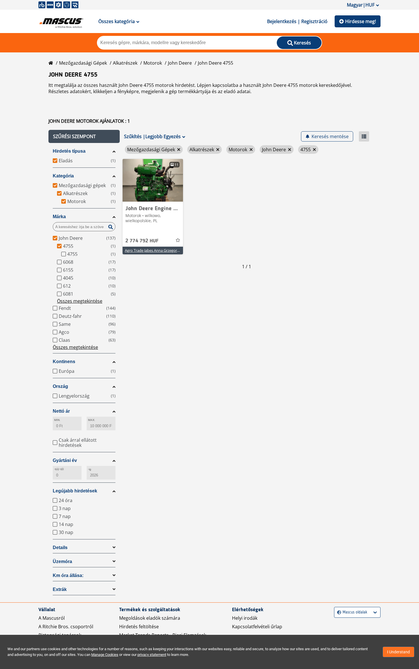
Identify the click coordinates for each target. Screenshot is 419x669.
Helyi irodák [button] (244, 618)
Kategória (63, 175)
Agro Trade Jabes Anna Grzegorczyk (154, 250)
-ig (89, 469)
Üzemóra (62, 561)
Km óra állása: (68, 575)
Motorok (152, 63)
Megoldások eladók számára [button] (149, 618)
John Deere (180, 63)
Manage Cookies (104, 654)
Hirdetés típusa (69, 151)
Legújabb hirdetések (75, 490)
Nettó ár (61, 411)
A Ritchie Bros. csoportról (65, 626)
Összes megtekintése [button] (79, 301)
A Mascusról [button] (51, 618)
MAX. (91, 420)
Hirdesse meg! (360, 21)
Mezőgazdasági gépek (83, 63)
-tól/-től (59, 469)
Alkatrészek (125, 63)
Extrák (60, 589)
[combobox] (338, 612)
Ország (60, 386)
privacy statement (151, 654)
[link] (153, 180)
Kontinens (64, 361)
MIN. (57, 420)
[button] (84, 136)
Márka (59, 216)
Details (60, 547)
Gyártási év (65, 460)
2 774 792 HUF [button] (141, 241)
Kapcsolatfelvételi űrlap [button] (257, 626)
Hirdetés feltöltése (139, 626)
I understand (398, 652)
